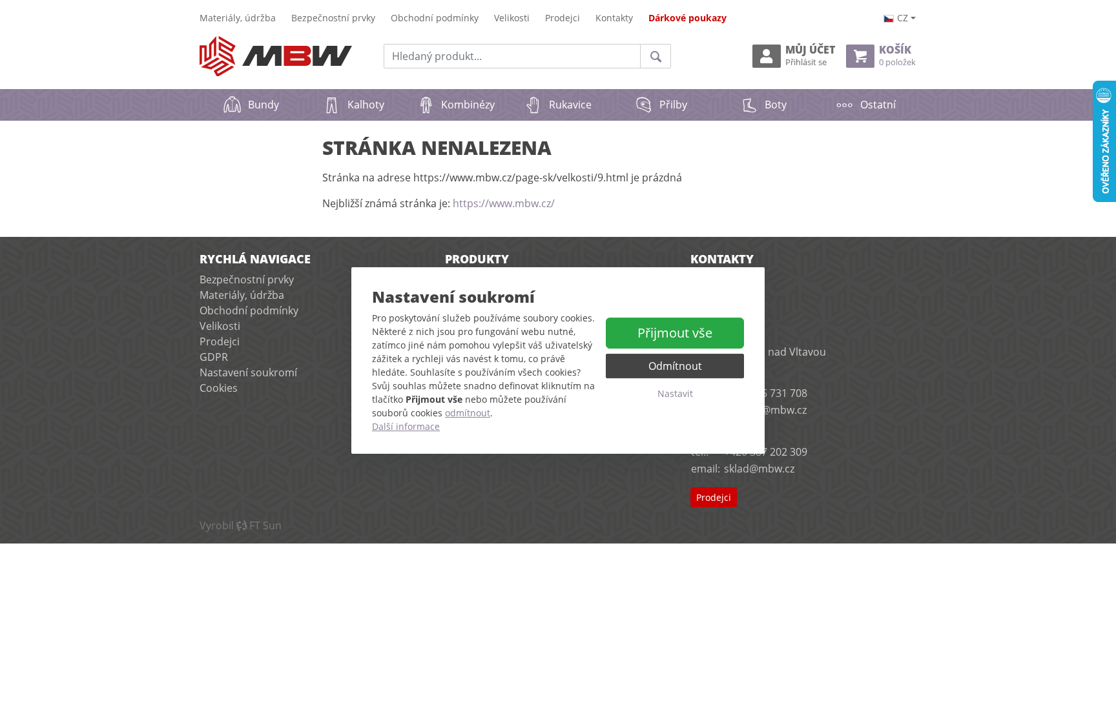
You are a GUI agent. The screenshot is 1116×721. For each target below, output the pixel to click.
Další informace (406, 426)
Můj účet (810, 56)
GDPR (214, 357)
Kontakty (614, 18)
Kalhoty (365, 104)
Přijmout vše (674, 332)
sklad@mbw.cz (759, 469)
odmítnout (467, 413)
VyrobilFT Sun (241, 525)
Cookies (219, 388)
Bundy (263, 104)
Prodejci (562, 18)
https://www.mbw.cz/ (504, 203)
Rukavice (570, 104)
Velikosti (512, 18)
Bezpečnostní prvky (333, 18)
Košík (897, 56)
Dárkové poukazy (687, 18)
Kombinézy (468, 104)
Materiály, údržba (238, 18)
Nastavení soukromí (248, 372)
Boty (776, 104)
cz (902, 18)
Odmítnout (675, 366)
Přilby (673, 104)
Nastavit (675, 393)
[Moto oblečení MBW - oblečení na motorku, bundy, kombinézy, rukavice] (276, 56)
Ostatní (878, 104)
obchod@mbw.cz (765, 410)
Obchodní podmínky (435, 18)
